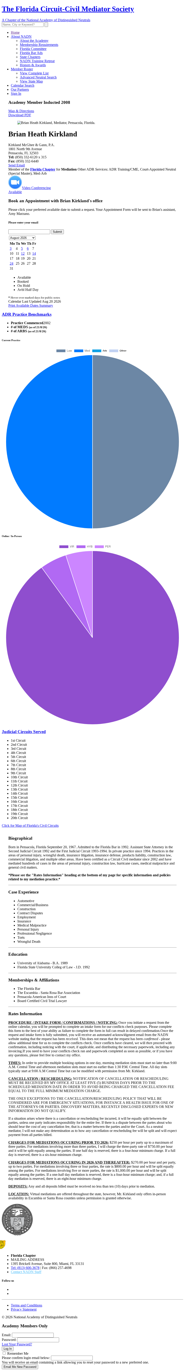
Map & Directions (21, 111)
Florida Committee (33, 49)
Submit (57, 231)
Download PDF (19, 115)
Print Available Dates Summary (30, 305)
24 (11, 263)
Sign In (16, 93)
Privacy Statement (24, 1309)
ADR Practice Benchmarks (26, 314)
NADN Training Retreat (37, 61)
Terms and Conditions (26, 1305)
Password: (9, 1340)
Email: (6, 1335)
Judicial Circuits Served (24, 731)
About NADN (21, 36)
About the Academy (34, 41)
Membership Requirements (39, 45)
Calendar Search (22, 85)
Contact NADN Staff (26, 1272)
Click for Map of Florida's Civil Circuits (30, 825)
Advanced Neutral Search (38, 77)
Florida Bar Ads (31, 53)
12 (23, 253)
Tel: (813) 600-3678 (25, 1268)
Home (15, 32)
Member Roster (22, 69)
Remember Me (17, 1353)
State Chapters (30, 57)
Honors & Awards (33, 65)
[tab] (92, 314)
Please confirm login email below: (26, 1358)
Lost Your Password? (17, 1344)
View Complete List (34, 73)
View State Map (31, 81)
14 (34, 253)
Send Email (16, 165)
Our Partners (20, 89)
